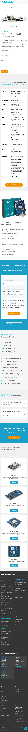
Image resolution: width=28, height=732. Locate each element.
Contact (3, 702)
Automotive (3, 708)
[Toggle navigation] (25, 2)
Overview (3, 60)
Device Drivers (18, 584)
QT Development (19, 592)
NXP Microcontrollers (6, 602)
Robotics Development (6, 608)
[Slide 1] (11, 26)
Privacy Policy (4, 700)
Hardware (4, 578)
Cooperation (4, 696)
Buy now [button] (4, 71)
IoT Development (19, 624)
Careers (3, 698)
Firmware (19, 578)
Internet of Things (5, 715)
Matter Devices (18, 621)
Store (16, 694)
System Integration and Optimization (6, 617)
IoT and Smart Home (20, 617)
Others (3, 628)
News (2, 691)
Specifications (4, 55)
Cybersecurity (4, 710)
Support (17, 691)
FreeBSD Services (19, 597)
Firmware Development (20, 582)
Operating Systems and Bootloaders (5, 622)
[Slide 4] (16, 26)
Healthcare (3, 713)
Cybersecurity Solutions (6, 631)
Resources (3, 65)
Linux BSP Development (20, 595)
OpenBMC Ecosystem (20, 590)
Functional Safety (5, 644)
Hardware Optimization (6, 592)
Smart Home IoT (18, 619)
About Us (3, 689)
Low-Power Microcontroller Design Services (6, 612)
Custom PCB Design (5, 580)
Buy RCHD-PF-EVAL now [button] (14, 185)
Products (17, 689)
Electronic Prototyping (6, 586)
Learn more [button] (14, 482)
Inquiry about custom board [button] (14, 323)
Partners (3, 694)
